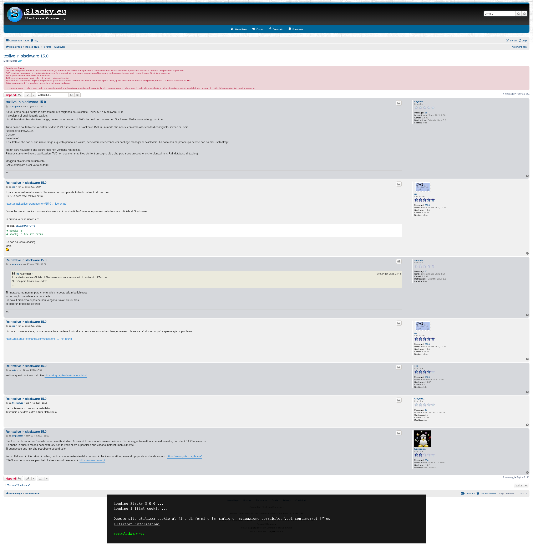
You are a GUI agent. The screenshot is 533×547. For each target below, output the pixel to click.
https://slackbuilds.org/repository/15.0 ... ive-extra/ (36, 203)
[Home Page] (37, 14)
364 (426, 460)
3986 (427, 205)
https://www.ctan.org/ (92, 460)
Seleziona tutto (25, 226)
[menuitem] (34, 40)
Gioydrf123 (420, 399)
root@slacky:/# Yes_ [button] (130, 533)
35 (426, 113)
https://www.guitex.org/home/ (184, 456)
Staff (19, 61)
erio (416, 366)
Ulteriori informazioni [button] (137, 524)
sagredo (418, 101)
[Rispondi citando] (399, 102)
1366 (427, 377)
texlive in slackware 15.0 (26, 56)
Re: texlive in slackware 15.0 (26, 182)
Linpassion (420, 449)
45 (426, 410)
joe (415, 194)
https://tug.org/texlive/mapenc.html (66, 375)
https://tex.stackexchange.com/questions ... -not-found (39, 338)
